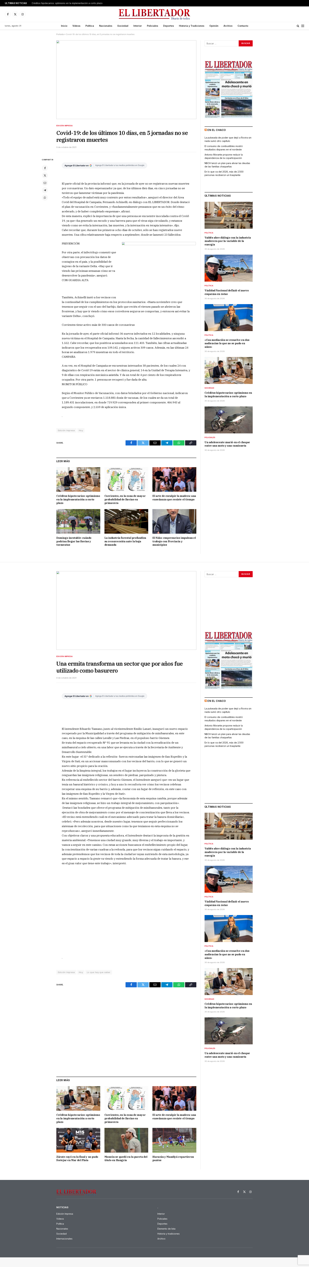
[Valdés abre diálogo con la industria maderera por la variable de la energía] (229, 215)
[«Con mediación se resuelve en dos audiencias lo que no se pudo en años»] (229, 317)
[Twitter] (45, 175)
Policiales (152, 25)
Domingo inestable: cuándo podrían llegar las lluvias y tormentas (73, 541)
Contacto (243, 25)
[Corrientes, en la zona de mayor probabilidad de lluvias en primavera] (126, 479)
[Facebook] (45, 168)
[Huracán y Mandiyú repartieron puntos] (174, 1140)
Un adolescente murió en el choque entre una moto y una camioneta (227, 444)
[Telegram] (45, 190)
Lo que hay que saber (98, 972)
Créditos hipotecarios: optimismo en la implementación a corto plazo (67, 3)
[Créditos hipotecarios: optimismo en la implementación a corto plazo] (78, 479)
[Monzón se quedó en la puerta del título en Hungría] (126, 1140)
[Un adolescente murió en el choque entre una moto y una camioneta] (229, 419)
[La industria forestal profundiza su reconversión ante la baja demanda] (126, 521)
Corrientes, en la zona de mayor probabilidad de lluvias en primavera (125, 499)
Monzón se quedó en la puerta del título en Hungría (125, 1158)
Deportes (168, 25)
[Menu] (302, 26)
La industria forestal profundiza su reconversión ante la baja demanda (125, 541)
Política (89, 25)
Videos (76, 25)
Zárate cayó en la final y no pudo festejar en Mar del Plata (77, 1158)
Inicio (64, 25)
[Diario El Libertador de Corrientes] (155, 14)
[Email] (45, 183)
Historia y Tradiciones (191, 25)
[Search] (298, 26)
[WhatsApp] (45, 198)
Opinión (213, 25)
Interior (137, 25)
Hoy (81, 430)
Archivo (228, 25)
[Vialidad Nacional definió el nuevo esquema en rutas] (229, 268)
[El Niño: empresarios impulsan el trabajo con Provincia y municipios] (174, 521)
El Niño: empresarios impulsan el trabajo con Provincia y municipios (174, 541)
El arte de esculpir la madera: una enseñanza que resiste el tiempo (174, 497)
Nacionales (105, 25)
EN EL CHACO (216, 130)
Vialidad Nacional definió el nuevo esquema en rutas (227, 292)
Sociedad (122, 25)
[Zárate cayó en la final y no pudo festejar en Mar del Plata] (78, 1140)
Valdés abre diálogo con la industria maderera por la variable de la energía (228, 241)
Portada (60, 34)
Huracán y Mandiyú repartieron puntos (173, 1158)
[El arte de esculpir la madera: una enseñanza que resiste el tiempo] (174, 479)
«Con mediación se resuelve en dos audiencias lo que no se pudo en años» (227, 343)
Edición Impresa (64, 125)
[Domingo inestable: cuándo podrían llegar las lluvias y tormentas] (78, 521)
